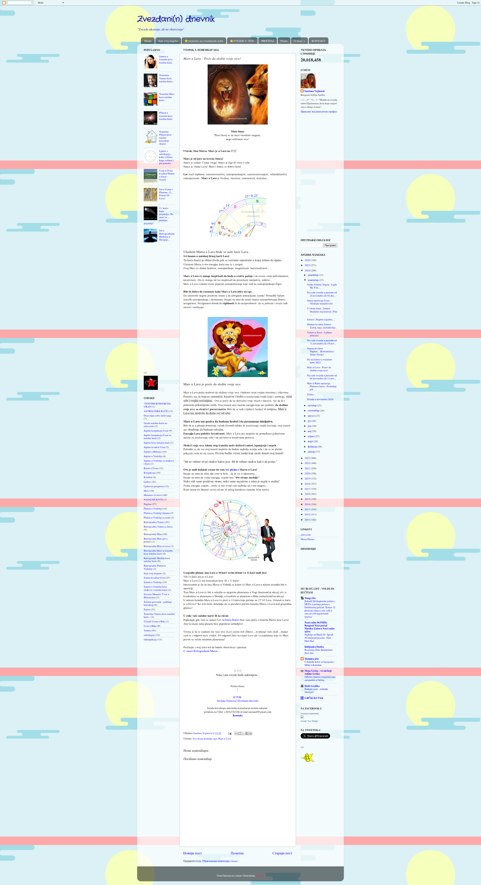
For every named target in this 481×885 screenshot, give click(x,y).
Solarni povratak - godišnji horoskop (158, 603)
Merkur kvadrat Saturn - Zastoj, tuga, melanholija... (322, 326)
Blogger (260, 875)
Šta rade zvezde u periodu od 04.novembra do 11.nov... (322, 377)
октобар (312, 405)
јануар (311, 451)
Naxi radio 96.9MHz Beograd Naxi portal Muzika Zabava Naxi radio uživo (319, 627)
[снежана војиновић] (302, 717)
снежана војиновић (310, 713)
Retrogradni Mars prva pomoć (155, 540)
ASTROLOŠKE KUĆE (156, 411)
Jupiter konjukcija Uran (156, 430)
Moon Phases (307, 539)
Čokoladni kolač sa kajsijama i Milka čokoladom (319, 663)
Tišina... (311, 394)
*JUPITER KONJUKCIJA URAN (157, 405)
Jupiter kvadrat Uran (154, 447)
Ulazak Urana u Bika (154, 621)
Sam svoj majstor (168, 41)
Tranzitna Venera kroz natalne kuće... (166, 78)
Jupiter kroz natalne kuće (157, 442)
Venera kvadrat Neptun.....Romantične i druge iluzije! (320, 351)
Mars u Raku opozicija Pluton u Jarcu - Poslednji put (322, 386)
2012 (308, 514)
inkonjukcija (150, 639)
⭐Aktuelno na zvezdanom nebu (204, 41)
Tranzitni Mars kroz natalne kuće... (166, 97)
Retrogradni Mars (153, 534)
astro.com (306, 534)
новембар (313, 280)
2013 (308, 509)
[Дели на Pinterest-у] (250, 733)
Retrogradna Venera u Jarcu (158, 526)
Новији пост (192, 853)
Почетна (237, 853)
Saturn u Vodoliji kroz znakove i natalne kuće (155, 588)
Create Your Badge (309, 721)
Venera (147, 630)
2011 (308, 519)
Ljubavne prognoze (154, 486)
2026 (308, 260)
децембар (313, 275)
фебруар (313, 446)
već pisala (231, 469)
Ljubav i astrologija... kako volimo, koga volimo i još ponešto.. (166, 157)
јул (310, 421)
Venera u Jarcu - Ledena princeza (319, 334)
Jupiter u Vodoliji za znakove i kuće (159, 462)
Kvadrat (148, 477)
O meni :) (299, 41)
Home (148, 41)
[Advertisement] (155, 307)
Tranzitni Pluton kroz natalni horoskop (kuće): (165, 138)
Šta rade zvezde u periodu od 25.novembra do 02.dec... (322, 294)
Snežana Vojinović (314, 91)
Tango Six (310, 598)
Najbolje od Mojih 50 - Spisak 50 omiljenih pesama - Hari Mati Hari (319, 637)
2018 (308, 483)
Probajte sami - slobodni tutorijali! (316, 690)
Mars (146, 490)
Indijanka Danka (314, 647)
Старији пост (282, 853)
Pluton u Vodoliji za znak (157, 517)
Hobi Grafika (312, 686)
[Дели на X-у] (243, 733)
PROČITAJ (267, 41)
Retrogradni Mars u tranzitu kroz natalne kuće (158, 552)
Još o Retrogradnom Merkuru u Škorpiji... (166, 235)
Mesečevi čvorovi (153, 495)
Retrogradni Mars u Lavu (157, 546)
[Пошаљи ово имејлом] (236, 733)
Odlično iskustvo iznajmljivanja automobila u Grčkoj (320, 678)
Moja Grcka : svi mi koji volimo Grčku (318, 672)
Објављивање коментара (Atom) (220, 861)
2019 (308, 478)
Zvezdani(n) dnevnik (176, 19)
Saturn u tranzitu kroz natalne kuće (165, 59)
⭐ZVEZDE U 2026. (242, 41)
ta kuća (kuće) (230, 620)
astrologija (149, 635)
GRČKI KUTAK (314, 698)
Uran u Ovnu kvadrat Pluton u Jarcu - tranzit (167, 175)
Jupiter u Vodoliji (153, 456)
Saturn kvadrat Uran (154, 577)
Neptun (147, 504)
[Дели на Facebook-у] (247, 733)
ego (215, 738)
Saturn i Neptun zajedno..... (321, 319)
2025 (308, 265)
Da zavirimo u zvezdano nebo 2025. (319, 361)
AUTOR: (238, 697)
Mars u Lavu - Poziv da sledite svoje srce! (319, 369)
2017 (308, 488)
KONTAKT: (318, 41)
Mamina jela (312, 659)
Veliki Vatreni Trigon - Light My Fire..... (322, 286)
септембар (314, 410)
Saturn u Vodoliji (153, 582)
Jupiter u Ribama (152, 451)
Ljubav (147, 481)
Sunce (147, 609)
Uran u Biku (150, 626)
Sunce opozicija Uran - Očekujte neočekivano (320, 302)
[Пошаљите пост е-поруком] (229, 733)
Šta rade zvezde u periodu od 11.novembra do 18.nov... (322, 342)
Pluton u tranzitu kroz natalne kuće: (166, 115)
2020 (308, 473)
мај (310, 431)
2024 (308, 270)
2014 (308, 504)
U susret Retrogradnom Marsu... (201, 651)
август (311, 415)
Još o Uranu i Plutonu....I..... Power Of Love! (166, 194)
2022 (308, 463)
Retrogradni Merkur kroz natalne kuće (157, 559)
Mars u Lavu (224, 738)
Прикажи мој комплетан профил (319, 111)
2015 (308, 499)
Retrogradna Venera (154, 522)
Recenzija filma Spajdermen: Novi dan (319, 651)
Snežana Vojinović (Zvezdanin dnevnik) (238, 700)
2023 (308, 458)
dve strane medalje (202, 738)
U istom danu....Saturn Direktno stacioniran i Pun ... (322, 311)
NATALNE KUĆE (153, 499)
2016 (308, 494)
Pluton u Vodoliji (153, 508)
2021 (308, 468)
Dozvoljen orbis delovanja (157, 415)
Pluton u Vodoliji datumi (157, 513)
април (311, 436)
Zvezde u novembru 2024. (320, 399)
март (311, 441)
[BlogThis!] (240, 733)
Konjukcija (149, 472)
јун (310, 426)
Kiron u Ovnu (151, 468)
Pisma (284, 41)
